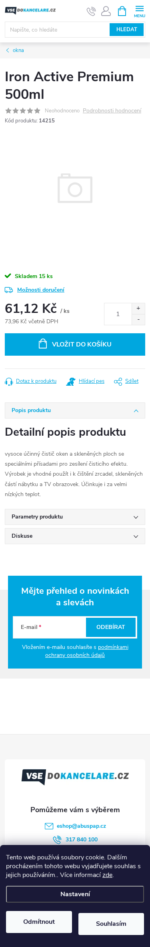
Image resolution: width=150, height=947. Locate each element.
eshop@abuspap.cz (81, 826)
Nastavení (75, 894)
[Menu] (139, 10)
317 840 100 (82, 839)
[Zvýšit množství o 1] (138, 308)
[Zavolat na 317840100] (91, 11)
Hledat (126, 29)
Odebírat (110, 627)
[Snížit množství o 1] (138, 319)
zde (107, 875)
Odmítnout (39, 921)
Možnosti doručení (40, 290)
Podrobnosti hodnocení (112, 111)
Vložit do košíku (82, 344)
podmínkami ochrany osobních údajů (86, 651)
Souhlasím (111, 923)
